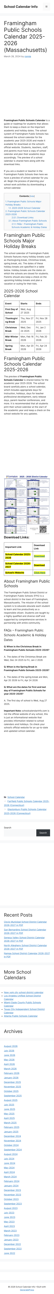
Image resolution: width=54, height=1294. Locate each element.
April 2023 (9, 1226)
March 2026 (10, 1068)
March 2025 (10, 1122)
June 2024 (9, 1163)
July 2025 (9, 1104)
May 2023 (9, 1221)
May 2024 (9, 1167)
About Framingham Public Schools (28, 220)
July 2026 (9, 1050)
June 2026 (9, 1055)
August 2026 (11, 1046)
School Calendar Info (21, 7)
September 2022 (13, 1248)
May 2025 (9, 1113)
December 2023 (12, 1190)
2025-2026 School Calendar (24, 208)
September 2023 (13, 1203)
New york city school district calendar (23, 992)
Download (39, 556)
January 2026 (11, 1077)
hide (32, 196)
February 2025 (11, 1127)
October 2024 (11, 1145)
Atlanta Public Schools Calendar (21, 1016)
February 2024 (11, 1181)
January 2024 (11, 1185)
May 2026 (9, 1059)
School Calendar (16, 797)
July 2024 (9, 1158)
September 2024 (13, 1149)
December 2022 (12, 1244)
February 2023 (11, 1235)
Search (7, 827)
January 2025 (11, 1131)
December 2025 (12, 1082)
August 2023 (11, 1208)
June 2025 (9, 1109)
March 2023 (10, 1230)
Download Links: (23, 217)
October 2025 (11, 1091)
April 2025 (9, 1118)
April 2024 (9, 1172)
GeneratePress (27, 1290)
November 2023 (12, 1194)
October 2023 (11, 1199)
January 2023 (11, 1239)
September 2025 (13, 1095)
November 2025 (12, 1086)
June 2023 (9, 1217)
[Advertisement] (27, 90)
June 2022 (9, 1253)
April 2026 (9, 1064)
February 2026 (11, 1073)
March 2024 (10, 1176)
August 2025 (10, 1100)
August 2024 (11, 1154)
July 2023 (9, 1212)
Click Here (39, 572)
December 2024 (12, 1136)
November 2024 (12, 1140)
